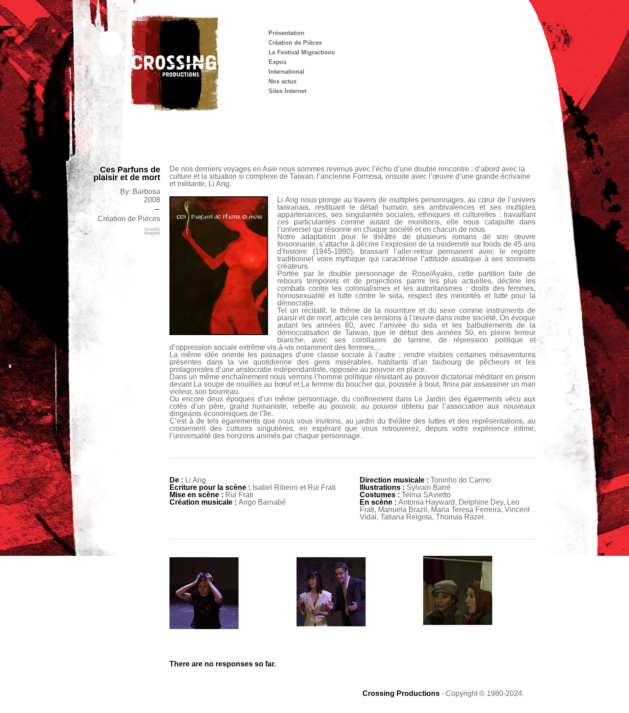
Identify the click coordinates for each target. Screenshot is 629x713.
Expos (277, 62)
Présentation (286, 32)
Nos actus (282, 81)
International (286, 71)
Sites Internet (287, 91)
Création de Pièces (295, 42)
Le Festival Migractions (301, 52)
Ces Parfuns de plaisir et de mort (126, 174)
